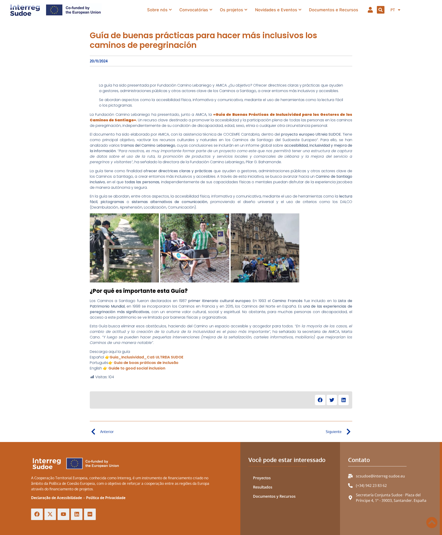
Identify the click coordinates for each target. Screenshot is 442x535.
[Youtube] (63, 514)
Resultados (262, 487)
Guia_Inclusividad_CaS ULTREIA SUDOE (146, 357)
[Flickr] (90, 514)
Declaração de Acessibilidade (56, 497)
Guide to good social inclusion (136, 368)
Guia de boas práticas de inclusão (146, 362)
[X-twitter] (50, 514)
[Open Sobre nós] (170, 10)
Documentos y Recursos (274, 496)
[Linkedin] (77, 514)
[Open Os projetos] (245, 10)
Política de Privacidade (105, 497)
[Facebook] (37, 514)
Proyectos (262, 477)
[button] (380, 10)
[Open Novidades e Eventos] (300, 10)
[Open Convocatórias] (210, 10)
